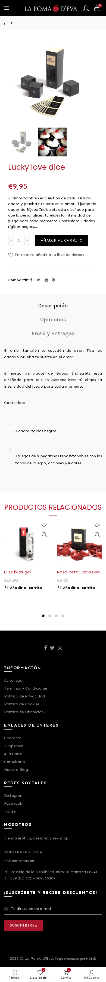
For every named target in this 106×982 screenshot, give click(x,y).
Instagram (14, 795)
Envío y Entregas (53, 333)
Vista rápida (44, 534)
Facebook (13, 803)
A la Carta (13, 754)
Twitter (10, 811)
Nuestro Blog (16, 769)
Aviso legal (13, 680)
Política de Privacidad (24, 696)
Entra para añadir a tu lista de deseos (49, 254)
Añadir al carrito (62, 240)
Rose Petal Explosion (78, 572)
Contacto (12, 738)
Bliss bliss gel (17, 572)
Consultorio (14, 761)
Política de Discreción (24, 712)
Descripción (53, 305)
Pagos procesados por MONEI (75, 959)
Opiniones (53, 319)
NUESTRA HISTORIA (23, 852)
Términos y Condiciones (26, 688)
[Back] (8, 23)
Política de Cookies (21, 704)
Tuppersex (13, 746)
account (86, 8)
